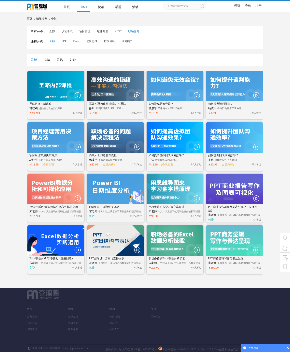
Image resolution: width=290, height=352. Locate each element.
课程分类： (38, 41)
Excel (76, 41)
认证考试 (67, 31)
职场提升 (41, 18)
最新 (34, 60)
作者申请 (32, 323)
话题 (118, 7)
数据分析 (109, 41)
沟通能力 (127, 41)
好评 (73, 60)
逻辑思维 (91, 41)
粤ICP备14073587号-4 (143, 349)
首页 (67, 7)
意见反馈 (73, 316)
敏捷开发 (102, 31)
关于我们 (156, 316)
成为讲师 (32, 316)
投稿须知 (32, 329)
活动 (135, 7)
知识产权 (124, 349)
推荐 (47, 60)
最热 (60, 60)
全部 (54, 18)
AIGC (118, 31)
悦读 (101, 7)
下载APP (114, 329)
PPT (64, 41)
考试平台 (114, 323)
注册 (258, 5)
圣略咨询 (114, 316)
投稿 (237, 5)
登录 (248, 5)
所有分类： (38, 31)
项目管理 (84, 31)
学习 (84, 7)
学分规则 (73, 323)
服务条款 (73, 329)
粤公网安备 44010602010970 (179, 349)
